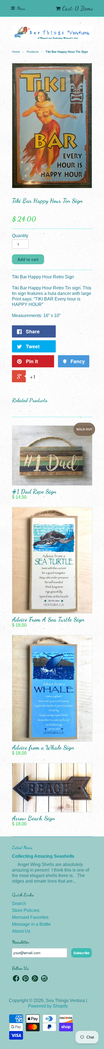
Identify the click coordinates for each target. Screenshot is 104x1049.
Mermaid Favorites (30, 917)
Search (19, 903)
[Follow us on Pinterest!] (25, 979)
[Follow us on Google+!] (35, 979)
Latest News (22, 847)
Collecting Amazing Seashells (43, 856)
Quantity (20, 235)
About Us (21, 931)
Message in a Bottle (31, 924)
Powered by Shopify (48, 1006)
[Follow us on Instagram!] (44, 979)
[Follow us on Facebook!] (16, 979)
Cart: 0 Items (77, 8)
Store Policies (25, 910)
